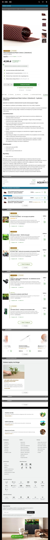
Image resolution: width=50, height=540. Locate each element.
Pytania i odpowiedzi (42, 444)
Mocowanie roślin (22, 9)
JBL (11, 308)
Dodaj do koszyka (25, 84)
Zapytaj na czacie (22, 87)
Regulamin (6, 465)
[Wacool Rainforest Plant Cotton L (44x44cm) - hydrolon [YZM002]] (21, 30)
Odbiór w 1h (21, 226)
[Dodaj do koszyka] (44, 222)
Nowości (6, 445)
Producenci (6, 444)
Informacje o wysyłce (42, 445)
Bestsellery (6, 447)
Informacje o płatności (42, 447)
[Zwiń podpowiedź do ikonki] (35, 535)
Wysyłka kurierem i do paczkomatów (14, 73)
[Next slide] (45, 340)
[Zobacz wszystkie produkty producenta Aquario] (5, 56)
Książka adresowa (24, 454)
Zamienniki (26, 94)
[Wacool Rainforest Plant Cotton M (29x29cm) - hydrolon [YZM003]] (5, 192)
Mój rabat (22, 455)
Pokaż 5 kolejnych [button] (26, 264)
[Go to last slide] (4, 340)
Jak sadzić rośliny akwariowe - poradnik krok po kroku (11, 381)
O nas (5, 464)
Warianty (12, 94)
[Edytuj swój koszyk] (46, 1)
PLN (10, 1)
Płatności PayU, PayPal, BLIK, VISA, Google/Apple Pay (17, 76)
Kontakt (39, 452)
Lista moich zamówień (25, 449)
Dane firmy (6, 474)
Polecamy (14, 50)
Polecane (6, 449)
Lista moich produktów (25, 450)
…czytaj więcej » (21, 223)
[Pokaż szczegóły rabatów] (28, 78)
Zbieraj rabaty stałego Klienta (12, 78)
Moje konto (23, 442)
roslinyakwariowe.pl (14, 215)
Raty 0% (5, 467)
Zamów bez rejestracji (25, 445)
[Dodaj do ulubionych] (38, 84)
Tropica (11, 233)
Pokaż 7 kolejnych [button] (26, 322)
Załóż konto (23, 444)
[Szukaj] (39, 2)
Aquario (33, 180)
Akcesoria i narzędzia (13, 9)
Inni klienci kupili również (36, 94)
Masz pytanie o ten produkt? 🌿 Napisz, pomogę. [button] (28, 536)
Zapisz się (31, 512)
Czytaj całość (7, 388)
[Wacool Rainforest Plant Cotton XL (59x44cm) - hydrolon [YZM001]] (5, 202)
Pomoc (46, 94)
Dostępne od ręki (7, 452)
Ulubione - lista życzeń (25, 452)
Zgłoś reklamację (41, 449)
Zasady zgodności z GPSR (9, 472)
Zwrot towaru (40, 450)
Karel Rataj (12, 292)
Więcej (30, 515)
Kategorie (6, 442)
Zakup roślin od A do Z (42, 442)
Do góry (25, 205)
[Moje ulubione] (43, 2)
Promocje (6, 450)
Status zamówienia (24, 447)
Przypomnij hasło (24, 457)
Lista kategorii (5, 9)
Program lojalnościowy (9, 469)
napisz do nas (30, 87)
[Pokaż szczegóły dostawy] (27, 73)
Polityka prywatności (8, 470)
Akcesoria (19, 94)
